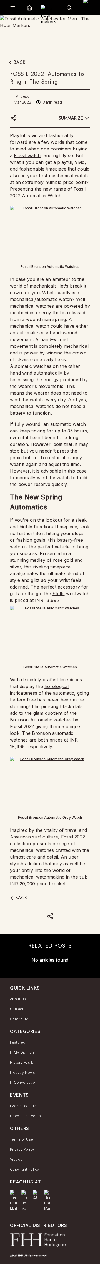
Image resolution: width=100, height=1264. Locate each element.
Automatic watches (30, 366)
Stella (58, 593)
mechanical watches (32, 306)
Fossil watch (27, 155)
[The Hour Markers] (13, 1200)
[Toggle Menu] (13, 8)
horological (56, 686)
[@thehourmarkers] (36, 1195)
